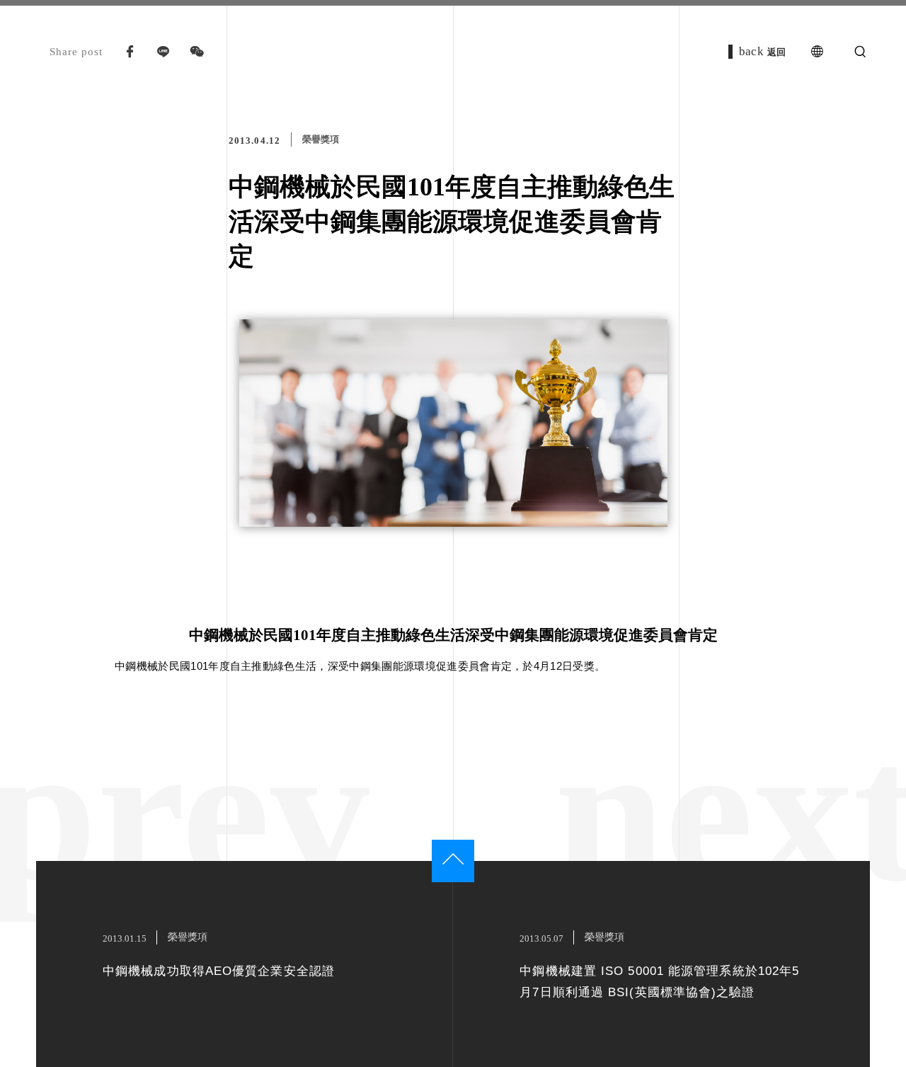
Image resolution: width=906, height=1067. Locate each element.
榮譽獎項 (320, 139)
